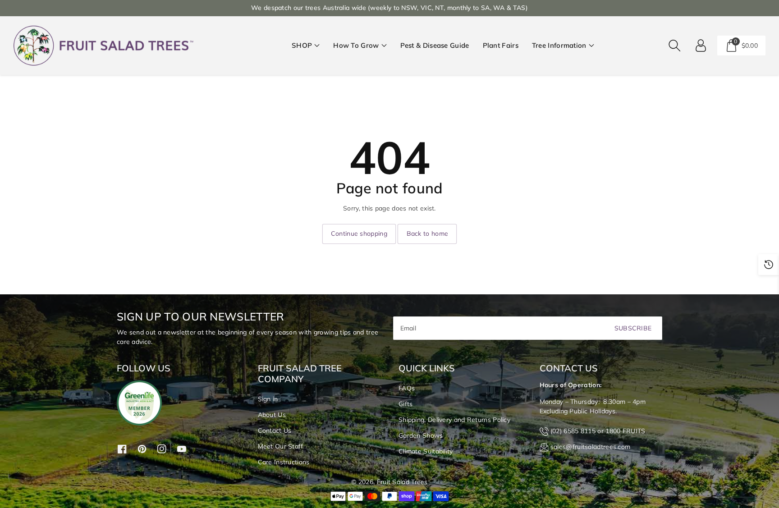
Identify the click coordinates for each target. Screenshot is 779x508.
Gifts (406, 404)
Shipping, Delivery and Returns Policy (454, 420)
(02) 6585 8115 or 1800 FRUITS (598, 431)
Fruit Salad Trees (402, 482)
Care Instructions (284, 462)
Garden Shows (421, 435)
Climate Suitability (426, 451)
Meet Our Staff (280, 446)
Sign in (268, 399)
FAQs (407, 388)
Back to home (428, 233)
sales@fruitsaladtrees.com (590, 447)
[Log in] (701, 45)
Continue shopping (359, 233)
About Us (272, 415)
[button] (306, 46)
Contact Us (275, 430)
